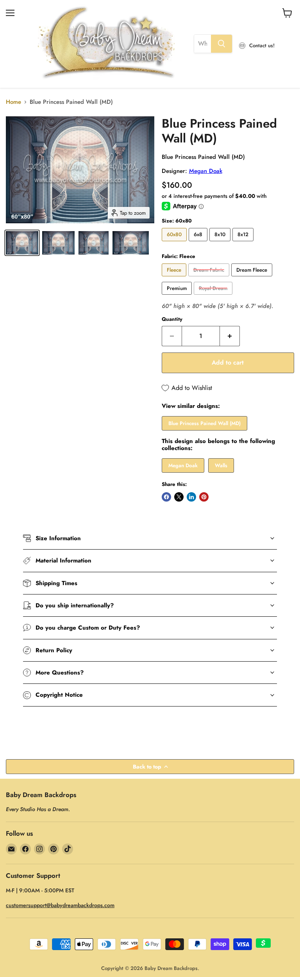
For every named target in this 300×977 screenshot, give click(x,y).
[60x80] (175, 243)
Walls (221, 465)
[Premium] (178, 296)
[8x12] (243, 243)
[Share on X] (179, 497)
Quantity (172, 319)
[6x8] (199, 243)
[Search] (221, 44)
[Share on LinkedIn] (191, 497)
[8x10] (220, 243)
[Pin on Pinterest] (204, 497)
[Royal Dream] (214, 296)
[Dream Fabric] (209, 278)
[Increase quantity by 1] (230, 336)
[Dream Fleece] (252, 278)
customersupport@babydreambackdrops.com (60, 905)
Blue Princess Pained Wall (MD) (204, 423)
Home (13, 102)
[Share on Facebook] (166, 497)
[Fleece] (175, 278)
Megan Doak (205, 171)
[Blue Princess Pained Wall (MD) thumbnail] (22, 242)
